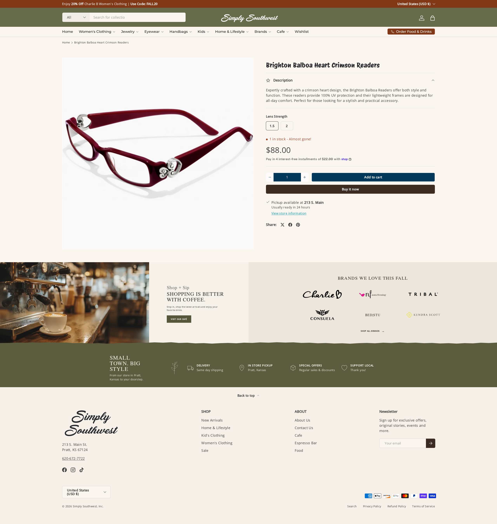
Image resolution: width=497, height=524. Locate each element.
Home (67, 31)
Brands (261, 31)
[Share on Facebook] (290, 225)
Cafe (281, 31)
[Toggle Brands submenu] (269, 31)
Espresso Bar (306, 443)
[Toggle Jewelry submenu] (137, 31)
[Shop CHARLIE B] (322, 294)
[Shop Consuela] (322, 315)
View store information (289, 213)
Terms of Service (423, 506)
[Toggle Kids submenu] (208, 31)
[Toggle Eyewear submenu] (162, 31)
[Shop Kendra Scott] (423, 315)
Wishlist (302, 31)
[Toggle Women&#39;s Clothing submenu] (114, 31)
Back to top (246, 395)
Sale (204, 450)
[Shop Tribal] (423, 294)
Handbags (178, 31)
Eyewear (152, 31)
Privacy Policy (372, 506)
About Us (302, 420)
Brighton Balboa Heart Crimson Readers (101, 42)
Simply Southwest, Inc (88, 506)
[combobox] (124, 17)
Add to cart (373, 177)
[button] (432, 18)
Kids (201, 31)
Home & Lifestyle (230, 31)
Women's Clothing (95, 31)
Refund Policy (397, 506)
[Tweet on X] (282, 225)
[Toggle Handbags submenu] (190, 31)
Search (352, 506)
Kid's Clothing (213, 435)
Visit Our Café (179, 319)
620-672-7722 (73, 458)
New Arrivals (212, 420)
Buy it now (350, 189)
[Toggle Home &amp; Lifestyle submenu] (247, 31)
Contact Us (304, 427)
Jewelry (128, 31)
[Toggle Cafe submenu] (287, 31)
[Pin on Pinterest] (298, 225)
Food (299, 450)
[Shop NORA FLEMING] (372, 294)
